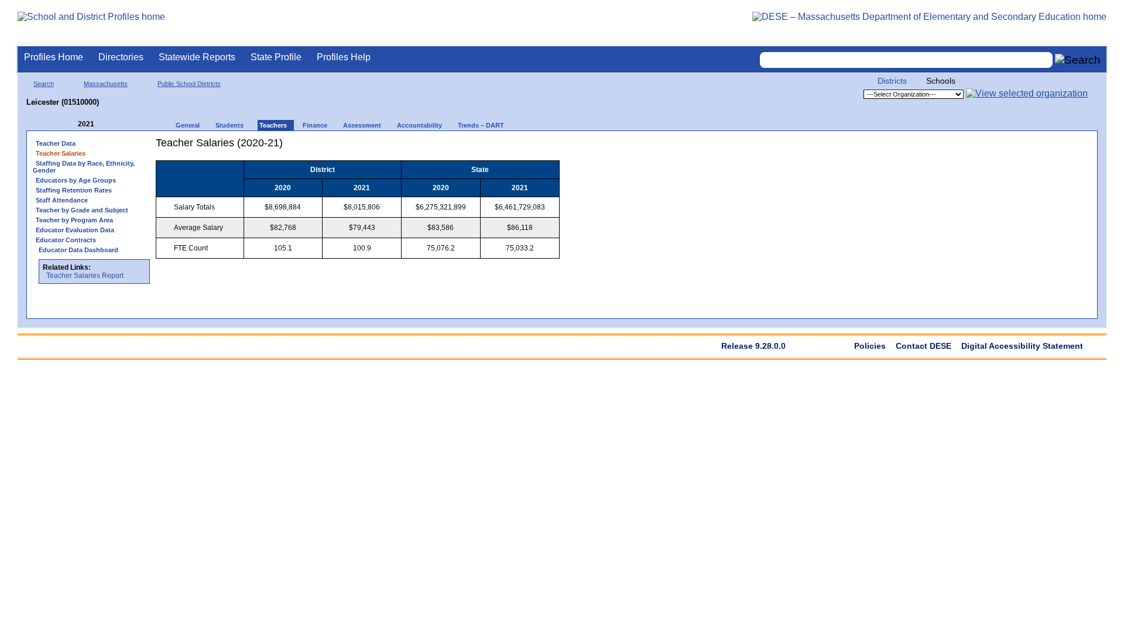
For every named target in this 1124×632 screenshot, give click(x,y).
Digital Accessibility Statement (1022, 346)
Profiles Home (53, 57)
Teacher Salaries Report (85, 276)
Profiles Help (344, 57)
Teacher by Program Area (74, 220)
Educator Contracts (66, 239)
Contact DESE (923, 346)
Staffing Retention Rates (74, 190)
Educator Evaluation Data (75, 229)
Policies (870, 346)
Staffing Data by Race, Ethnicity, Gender (84, 167)
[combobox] (906, 60)
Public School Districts (189, 83)
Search (43, 83)
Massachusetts (106, 83)
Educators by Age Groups (76, 180)
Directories (120, 57)
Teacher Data (56, 143)
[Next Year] (110, 124)
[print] (486, 147)
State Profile (276, 57)
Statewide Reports (197, 57)
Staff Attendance (62, 200)
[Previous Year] (69, 124)
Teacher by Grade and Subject (82, 210)
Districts (892, 80)
